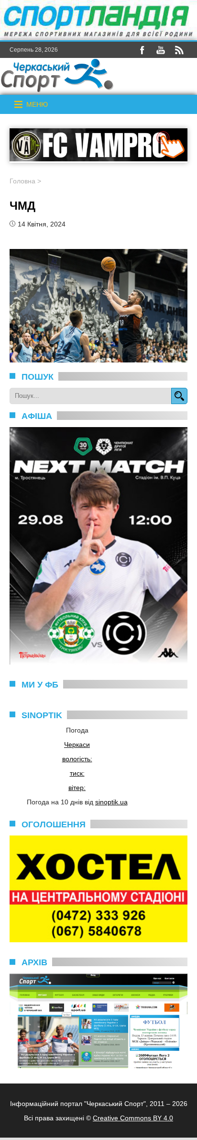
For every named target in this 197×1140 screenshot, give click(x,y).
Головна (22, 181)
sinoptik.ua (111, 802)
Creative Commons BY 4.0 (133, 1118)
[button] (37, 104)
